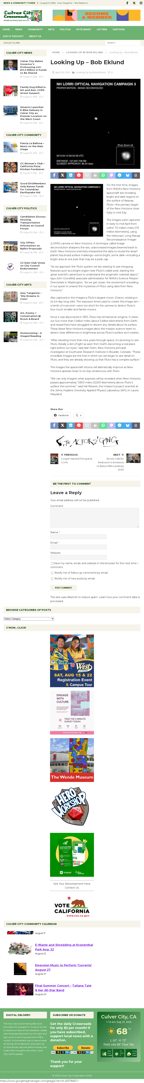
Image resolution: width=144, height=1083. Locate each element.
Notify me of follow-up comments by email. (81, 572)
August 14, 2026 (30, 196)
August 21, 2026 (30, 76)
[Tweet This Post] (62, 175)
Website (55, 552)
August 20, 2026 (30, 232)
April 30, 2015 (62, 72)
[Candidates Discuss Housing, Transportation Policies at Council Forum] (11, 220)
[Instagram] (141, 3)
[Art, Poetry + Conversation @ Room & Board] (11, 317)
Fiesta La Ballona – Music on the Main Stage (32, 146)
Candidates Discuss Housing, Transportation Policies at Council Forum (33, 222)
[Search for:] (122, 42)
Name (54, 532)
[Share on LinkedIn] (71, 175)
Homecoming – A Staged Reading (31, 334)
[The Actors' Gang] (95, 445)
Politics (65, 29)
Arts (51, 29)
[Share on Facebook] (54, 175)
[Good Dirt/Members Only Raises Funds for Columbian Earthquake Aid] (11, 187)
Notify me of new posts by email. (75, 578)
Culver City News (19, 52)
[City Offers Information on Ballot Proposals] (11, 246)
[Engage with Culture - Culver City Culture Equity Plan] (72, 732)
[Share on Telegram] (120, 175)
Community (35, 29)
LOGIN (88, 1075)
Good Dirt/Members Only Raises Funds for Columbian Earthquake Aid (33, 188)
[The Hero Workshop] (72, 827)
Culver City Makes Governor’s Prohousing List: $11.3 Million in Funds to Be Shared (33, 67)
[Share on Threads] (136, 175)
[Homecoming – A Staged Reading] (11, 337)
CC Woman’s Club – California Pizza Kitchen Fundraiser (32, 166)
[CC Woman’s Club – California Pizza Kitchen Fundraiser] (11, 167)
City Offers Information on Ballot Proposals (31, 245)
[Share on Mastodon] (111, 175)
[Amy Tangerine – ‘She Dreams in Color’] (11, 297)
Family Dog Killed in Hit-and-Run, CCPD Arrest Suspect (33, 90)
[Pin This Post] (79, 175)
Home (6, 29)
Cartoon (119, 29)
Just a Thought (13, 36)
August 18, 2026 (30, 252)
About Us (35, 36)
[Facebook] (127, 3)
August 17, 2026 (30, 173)
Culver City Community (23, 135)
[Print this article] (95, 175)
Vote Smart (83, 29)
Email (54, 542)
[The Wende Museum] (72, 779)
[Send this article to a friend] (87, 175)
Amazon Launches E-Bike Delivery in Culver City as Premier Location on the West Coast (33, 113)
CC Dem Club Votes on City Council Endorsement (32, 265)
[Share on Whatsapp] (103, 175)
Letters (102, 29)
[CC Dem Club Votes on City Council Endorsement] (11, 266)
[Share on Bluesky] (128, 175)
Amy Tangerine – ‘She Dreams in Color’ (31, 296)
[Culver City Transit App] (72, 874)
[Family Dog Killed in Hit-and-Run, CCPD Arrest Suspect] (11, 91)
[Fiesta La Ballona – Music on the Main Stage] (11, 147)
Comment (56, 506)
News (18, 29)
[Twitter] (134, 3)
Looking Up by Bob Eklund (91, 72)
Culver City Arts (19, 284)
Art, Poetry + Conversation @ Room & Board (30, 316)
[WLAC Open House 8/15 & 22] (72, 685)
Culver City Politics (21, 208)
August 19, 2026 (30, 123)
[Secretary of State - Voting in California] (72, 915)
